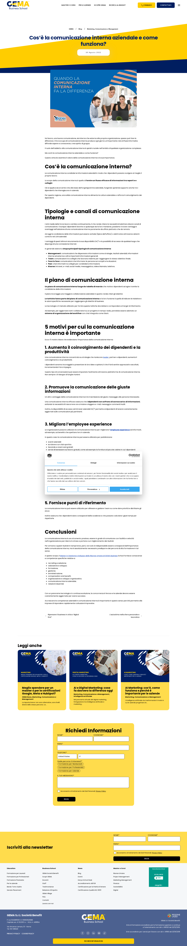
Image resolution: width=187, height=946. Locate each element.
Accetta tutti (124, 489)
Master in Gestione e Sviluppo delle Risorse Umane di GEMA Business (89, 556)
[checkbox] (93, 767)
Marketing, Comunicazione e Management (102, 29)
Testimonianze (48, 887)
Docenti (45, 880)
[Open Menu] (179, 5)
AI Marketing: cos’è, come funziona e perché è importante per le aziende (142, 690)
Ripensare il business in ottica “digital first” (63, 615)
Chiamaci (147, 5)
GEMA (71, 29)
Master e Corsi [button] (68, 5)
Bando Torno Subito (14, 887)
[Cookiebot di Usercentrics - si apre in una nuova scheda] (130, 455)
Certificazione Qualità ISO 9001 (89, 890)
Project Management (121, 877)
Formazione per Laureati (16, 873)
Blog (80, 29)
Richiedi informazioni (93, 941)
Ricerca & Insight (117, 5)
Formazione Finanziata (15, 880)
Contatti (45, 900)
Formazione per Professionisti (18, 877)
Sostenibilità (118, 887)
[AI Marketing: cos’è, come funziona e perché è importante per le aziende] (145, 666)
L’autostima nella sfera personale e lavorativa (124, 615)
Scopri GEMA (100, 5)
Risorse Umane (119, 873)
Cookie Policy (28, 933)
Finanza (116, 883)
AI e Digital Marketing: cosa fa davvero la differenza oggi (93, 689)
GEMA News (26, 697)
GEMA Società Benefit (50, 873)
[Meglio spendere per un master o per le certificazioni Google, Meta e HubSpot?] (42, 666)
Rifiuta (62, 489)
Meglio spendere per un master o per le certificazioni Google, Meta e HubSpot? (41, 690)
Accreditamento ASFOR (87, 883)
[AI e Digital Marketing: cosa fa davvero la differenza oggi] (93, 666)
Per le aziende (12, 883)
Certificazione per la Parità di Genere (92, 887)
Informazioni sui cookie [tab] (126, 463)
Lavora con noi (47, 903)
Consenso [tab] (61, 463)
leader (106, 357)
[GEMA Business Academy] (18, 5)
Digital (115, 890)
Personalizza (92, 489)
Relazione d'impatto (49, 890)
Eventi (80, 877)
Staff (44, 883)
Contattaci (165, 5)
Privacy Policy (101, 791)
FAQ (43, 897)
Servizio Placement (14, 890)
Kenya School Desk (85, 880)
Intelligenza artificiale (83, 696)
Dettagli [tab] (94, 463)
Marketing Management (122, 880)
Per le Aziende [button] (85, 5)
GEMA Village (47, 893)
